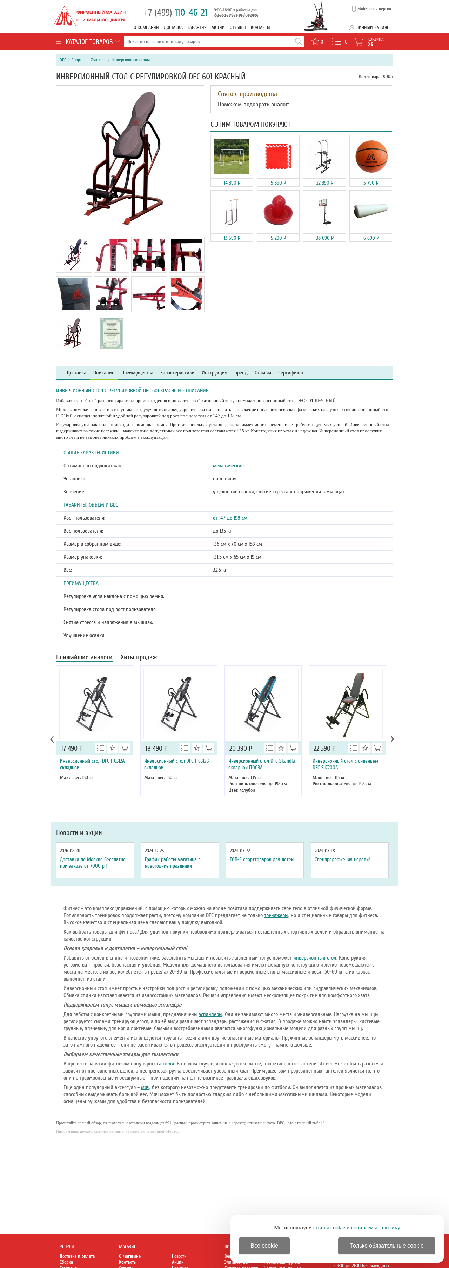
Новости (179, 1256)
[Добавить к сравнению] (100, 748)
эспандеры (210, 1014)
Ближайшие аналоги (84, 658)
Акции (218, 28)
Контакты (260, 28)
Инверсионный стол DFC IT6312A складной (92, 764)
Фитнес (97, 60)
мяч (145, 1087)
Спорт (77, 60)
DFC (63, 60)
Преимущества (137, 373)
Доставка (173, 28)
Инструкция (214, 373)
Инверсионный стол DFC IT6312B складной (176, 764)
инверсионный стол (314, 957)
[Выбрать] (124, 748)
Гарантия (197, 28)
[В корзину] (293, 748)
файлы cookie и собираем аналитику (356, 1227)
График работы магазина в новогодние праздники (173, 862)
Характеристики (177, 373)
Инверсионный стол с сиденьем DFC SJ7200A (345, 764)
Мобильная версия (374, 9)
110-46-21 (176, 13)
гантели (165, 1063)
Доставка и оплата (77, 1256)
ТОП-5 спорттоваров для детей (262, 859)
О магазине (130, 1256)
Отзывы (238, 28)
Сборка (66, 1262)
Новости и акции (79, 833)
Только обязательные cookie (387, 1246)
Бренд (241, 373)
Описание (103, 373)
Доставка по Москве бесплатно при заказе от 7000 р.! (93, 862)
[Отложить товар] (112, 748)
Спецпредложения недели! (342, 859)
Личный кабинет (373, 28)
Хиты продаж (139, 658)
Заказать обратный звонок (236, 14)
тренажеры (276, 915)
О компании (146, 28)
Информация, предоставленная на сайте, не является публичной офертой (118, 1131)
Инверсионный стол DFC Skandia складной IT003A (261, 764)
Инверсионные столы (131, 60)
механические (228, 465)
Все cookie (264, 1246)
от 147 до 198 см (230, 518)
